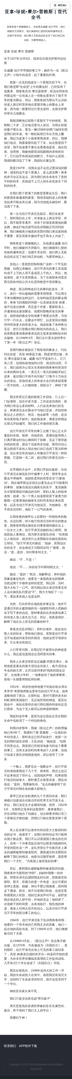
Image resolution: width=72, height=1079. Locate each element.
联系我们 (10, 1046)
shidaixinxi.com (43, 1064)
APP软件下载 (28, 1046)
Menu (62, 5)
